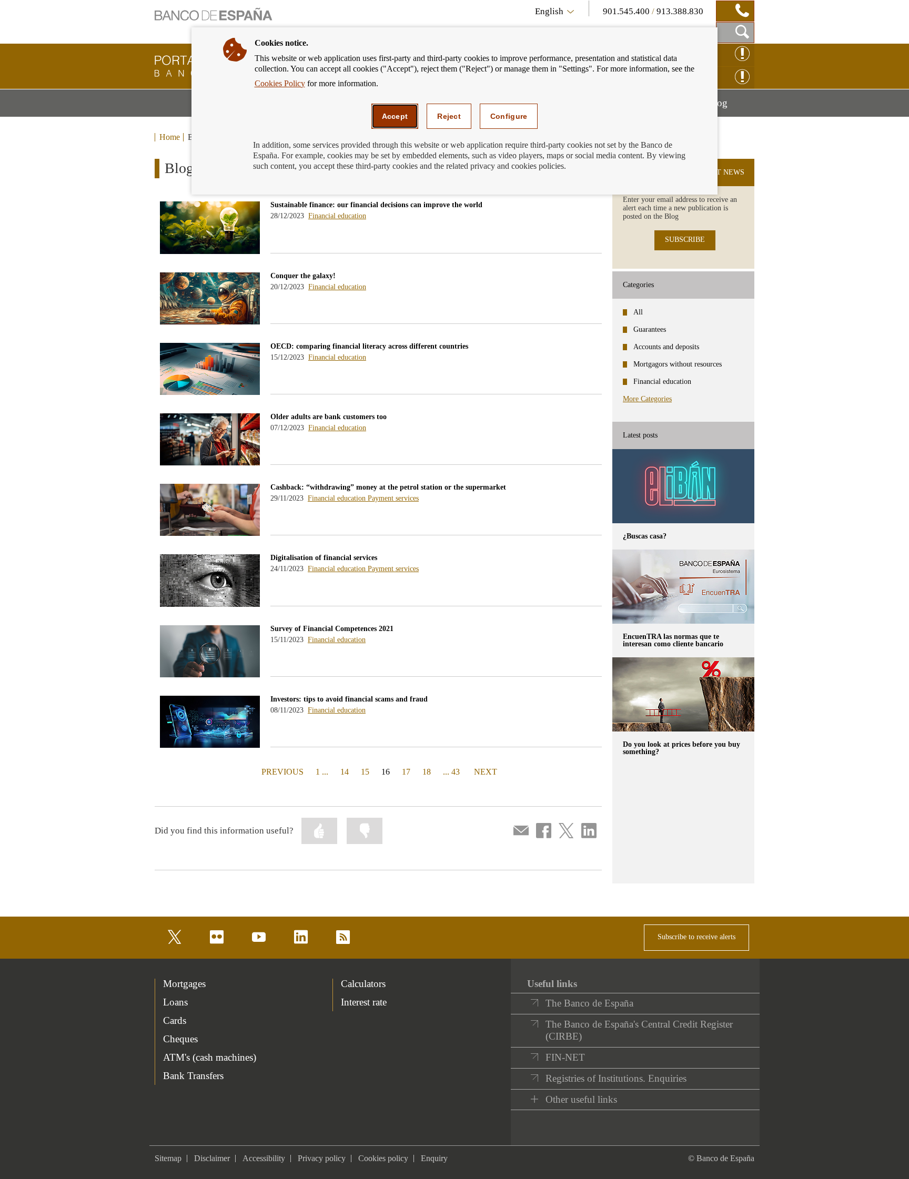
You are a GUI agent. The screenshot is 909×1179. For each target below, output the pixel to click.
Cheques (180, 1038)
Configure (509, 116)
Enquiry (434, 1158)
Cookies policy (383, 1158)
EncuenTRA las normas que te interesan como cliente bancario (673, 640)
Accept (395, 116)
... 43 (451, 771)
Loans (175, 1002)
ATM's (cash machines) (209, 1057)
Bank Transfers (193, 1075)
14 (344, 771)
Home (169, 137)
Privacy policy (322, 1158)
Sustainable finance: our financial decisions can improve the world (376, 205)
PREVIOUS (281, 771)
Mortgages (184, 983)
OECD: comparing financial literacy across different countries (369, 346)
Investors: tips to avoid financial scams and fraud (349, 699)
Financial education (337, 216)
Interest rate (364, 1002)
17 (406, 771)
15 (365, 771)
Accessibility (264, 1158)
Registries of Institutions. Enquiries (616, 1078)
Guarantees (649, 329)
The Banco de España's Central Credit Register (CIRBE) (639, 1030)
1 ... (322, 771)
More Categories (647, 399)
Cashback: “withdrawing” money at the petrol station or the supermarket (388, 487)
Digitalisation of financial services (323, 558)
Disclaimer (212, 1158)
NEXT (486, 771)
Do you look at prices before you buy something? (681, 748)
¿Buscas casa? (644, 536)
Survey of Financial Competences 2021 (331, 629)
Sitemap (168, 1158)
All (638, 312)
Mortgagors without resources (677, 364)
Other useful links (581, 1099)
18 (426, 771)
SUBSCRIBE (685, 239)
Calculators (363, 983)
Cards (174, 1020)
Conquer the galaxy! (303, 276)
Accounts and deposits (666, 347)
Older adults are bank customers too (328, 417)
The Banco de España (589, 1003)
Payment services (393, 498)
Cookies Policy (280, 83)
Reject (449, 116)
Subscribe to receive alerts (696, 937)
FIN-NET (565, 1057)
